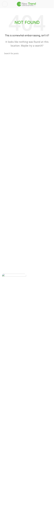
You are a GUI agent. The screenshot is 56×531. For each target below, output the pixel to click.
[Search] (50, 4)
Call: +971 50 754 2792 (17, 513)
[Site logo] (27, 3)
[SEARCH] (49, 53)
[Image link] (14, 375)
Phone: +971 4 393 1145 (17, 503)
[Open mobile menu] (5, 4)
